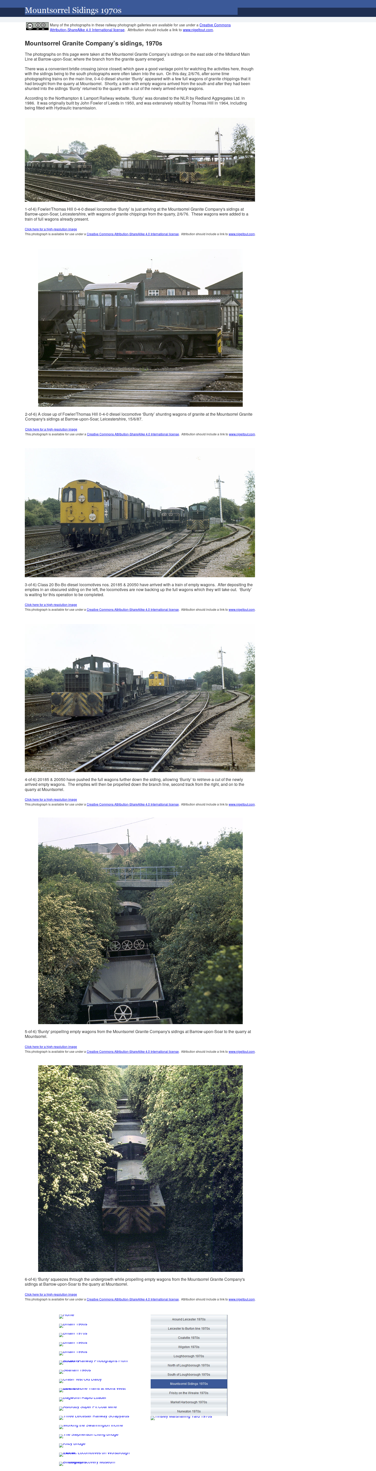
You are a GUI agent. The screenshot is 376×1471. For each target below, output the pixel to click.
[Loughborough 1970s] (189, 1356)
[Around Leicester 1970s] (189, 1319)
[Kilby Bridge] (72, 1445)
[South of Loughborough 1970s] (189, 1374)
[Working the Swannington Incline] (91, 1427)
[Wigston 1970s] (189, 1347)
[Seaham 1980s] (75, 1372)
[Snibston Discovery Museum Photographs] (97, 1464)
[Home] (66, 1317)
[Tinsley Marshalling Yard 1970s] (181, 1418)
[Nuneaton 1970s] (189, 1411)
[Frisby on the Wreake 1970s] (189, 1393)
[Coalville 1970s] (189, 1337)
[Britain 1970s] (73, 1335)
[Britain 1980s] (73, 1344)
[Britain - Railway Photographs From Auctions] (97, 1363)
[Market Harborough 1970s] (189, 1402)
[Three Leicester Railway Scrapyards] (94, 1418)
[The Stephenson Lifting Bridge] (88, 1436)
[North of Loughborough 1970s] (189, 1365)
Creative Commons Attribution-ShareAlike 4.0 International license (133, 234)
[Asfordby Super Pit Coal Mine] (88, 1409)
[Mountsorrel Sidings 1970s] (189, 1383)
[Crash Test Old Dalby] (80, 1381)
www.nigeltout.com (242, 234)
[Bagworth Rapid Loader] (82, 1399)
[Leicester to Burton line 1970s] (189, 1328)
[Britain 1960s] (73, 1326)
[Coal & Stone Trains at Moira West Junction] (97, 1390)
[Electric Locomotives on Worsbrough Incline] (97, 1455)
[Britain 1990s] (73, 1353)
